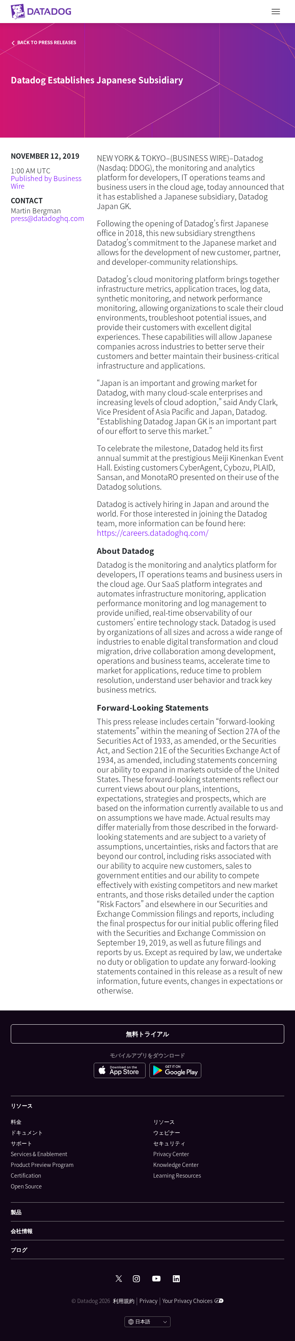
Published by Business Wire (46, 182)
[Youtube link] (156, 1279)
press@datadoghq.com (47, 218)
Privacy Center (171, 1154)
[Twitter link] (119, 1278)
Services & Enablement (39, 1154)
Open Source (26, 1186)
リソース (164, 1121)
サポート (21, 1143)
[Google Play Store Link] (175, 1071)
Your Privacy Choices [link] (187, 1301)
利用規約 (123, 1301)
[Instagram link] (136, 1279)
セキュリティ (169, 1143)
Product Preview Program (42, 1164)
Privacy (148, 1301)
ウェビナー (166, 1132)
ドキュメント (27, 1132)
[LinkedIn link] (176, 1279)
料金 (16, 1121)
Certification (26, 1175)
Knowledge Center (176, 1164)
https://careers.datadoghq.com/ (153, 532)
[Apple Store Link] (121, 1071)
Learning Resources (177, 1175)
